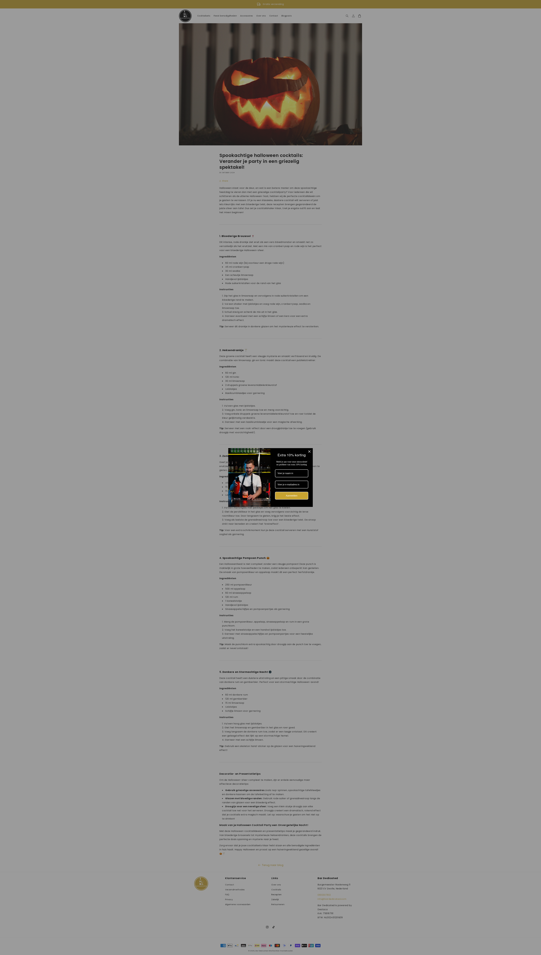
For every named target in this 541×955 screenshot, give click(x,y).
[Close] (309, 450)
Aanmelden (291, 497)
